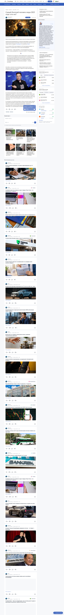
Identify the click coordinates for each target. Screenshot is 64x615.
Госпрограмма (41, 92)
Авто (31, 4)
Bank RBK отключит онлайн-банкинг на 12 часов (16, 455)
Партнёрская (51, 92)
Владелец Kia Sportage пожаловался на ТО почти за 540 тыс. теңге (20, 286)
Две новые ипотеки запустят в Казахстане (44, 60)
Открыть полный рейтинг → (46, 85)
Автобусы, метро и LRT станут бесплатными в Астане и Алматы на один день (45, 15)
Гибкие (41, 75)
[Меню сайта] (5, 1)
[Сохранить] (35, 183)
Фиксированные (51, 75)
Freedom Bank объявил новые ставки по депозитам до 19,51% (19, 238)
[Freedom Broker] (57, 1)
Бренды (5, 7)
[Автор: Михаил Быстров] (6, 501)
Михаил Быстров (10, 501)
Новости (40, 1)
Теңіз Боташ (9, 188)
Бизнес (35, 4)
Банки (18, 1)
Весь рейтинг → (41, 120)
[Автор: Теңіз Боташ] (6, 188)
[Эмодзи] (33, 122)
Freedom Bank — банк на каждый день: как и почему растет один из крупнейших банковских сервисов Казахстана (20, 601)
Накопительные (46, 75)
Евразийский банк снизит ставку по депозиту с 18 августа (18, 383)
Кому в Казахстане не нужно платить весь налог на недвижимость (20, 214)
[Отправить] (35, 122)
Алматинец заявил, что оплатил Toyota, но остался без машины (45, 63)
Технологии (40, 4)
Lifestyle (44, 4)
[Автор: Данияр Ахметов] (6, 307)
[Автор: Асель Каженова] (6, 163)
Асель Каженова (10, 163)
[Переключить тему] (43, 1)
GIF (7, 122)
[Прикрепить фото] (6, 122)
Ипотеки (25, 1)
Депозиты (21, 1)
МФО (33, 1)
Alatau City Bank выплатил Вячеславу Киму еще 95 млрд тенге (19, 552)
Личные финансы (7, 4)
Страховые (36, 1)
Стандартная (46, 92)
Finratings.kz (18, 44)
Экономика (14, 4)
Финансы (19, 4)
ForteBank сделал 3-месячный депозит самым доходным (46, 12)
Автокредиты (29, 1)
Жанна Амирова (10, 236)
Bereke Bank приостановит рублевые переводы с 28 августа (45, 66)
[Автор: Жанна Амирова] (6, 212)
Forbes (28, 44)
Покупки (10, 7)
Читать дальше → (8, 180)
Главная (7, 9)
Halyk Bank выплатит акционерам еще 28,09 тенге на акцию (18, 407)
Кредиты (27, 4)
